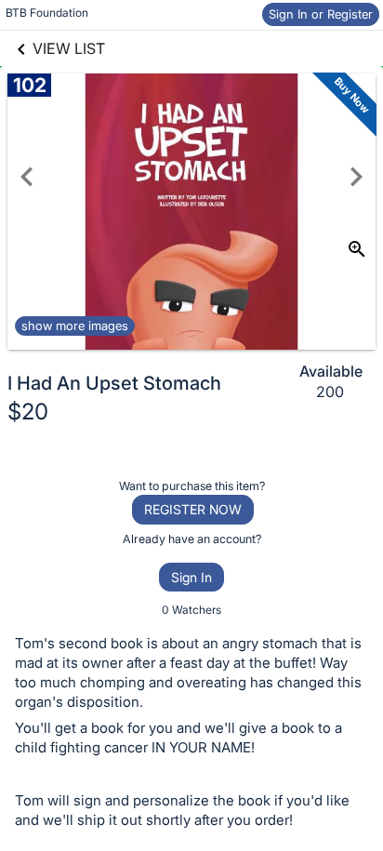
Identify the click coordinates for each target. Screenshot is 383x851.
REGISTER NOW (193, 509)
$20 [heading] (27, 411)
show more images (74, 325)
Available (331, 371)
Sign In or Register (321, 14)
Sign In (191, 577)
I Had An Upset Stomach (114, 383)
